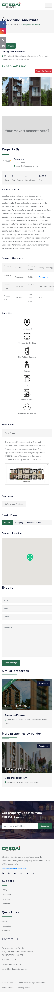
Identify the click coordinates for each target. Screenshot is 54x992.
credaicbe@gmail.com (11, 964)
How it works (8, 899)
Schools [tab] (7, 522)
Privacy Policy (24, 987)
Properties (6, 926)
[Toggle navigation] (48, 5)
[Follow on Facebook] (3, 24)
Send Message (11, 663)
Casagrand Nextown (16, 777)
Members (6, 930)
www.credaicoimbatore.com (14, 869)
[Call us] (3, 40)
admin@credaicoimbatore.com (15, 969)
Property (14, 24)
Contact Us (7, 904)
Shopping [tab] (19, 522)
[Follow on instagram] (3, 31)
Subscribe (45, 826)
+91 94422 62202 (10, 960)
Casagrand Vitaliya (15, 715)
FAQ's (4, 890)
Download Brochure (15, 504)
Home (4, 921)
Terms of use (8, 987)
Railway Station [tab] (34, 522)
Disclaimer (6, 894)
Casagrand (19, 159)
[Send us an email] (3, 46)
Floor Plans (10, 433)
